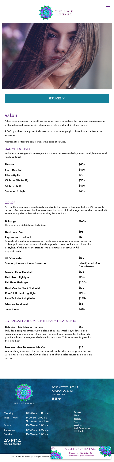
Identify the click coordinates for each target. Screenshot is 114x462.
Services (77, 412)
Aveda (77, 422)
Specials (77, 418)
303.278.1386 (58, 394)
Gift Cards (79, 431)
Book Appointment (82, 428)
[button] (53, 399)
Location (78, 425)
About (76, 415)
